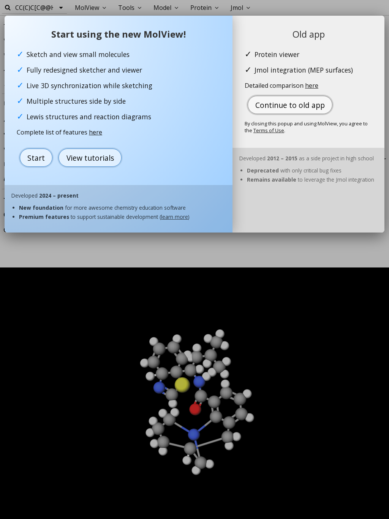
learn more (174, 216)
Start (36, 158)
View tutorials (90, 158)
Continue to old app (290, 105)
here (95, 132)
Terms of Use (268, 130)
